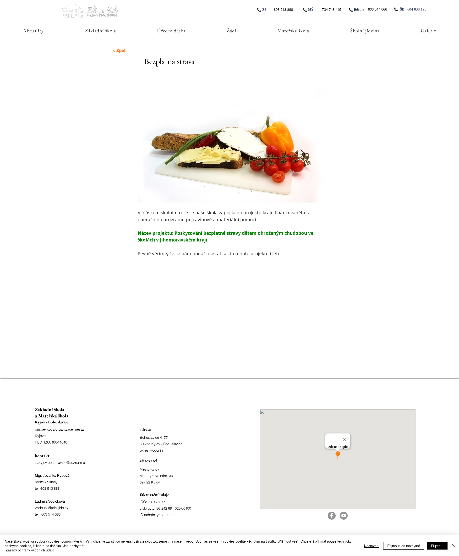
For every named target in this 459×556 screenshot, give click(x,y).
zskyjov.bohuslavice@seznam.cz (61, 462)
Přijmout (437, 545)
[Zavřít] (453, 545)
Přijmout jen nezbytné (403, 545)
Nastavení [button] (371, 545)
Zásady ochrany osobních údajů (30, 550)
